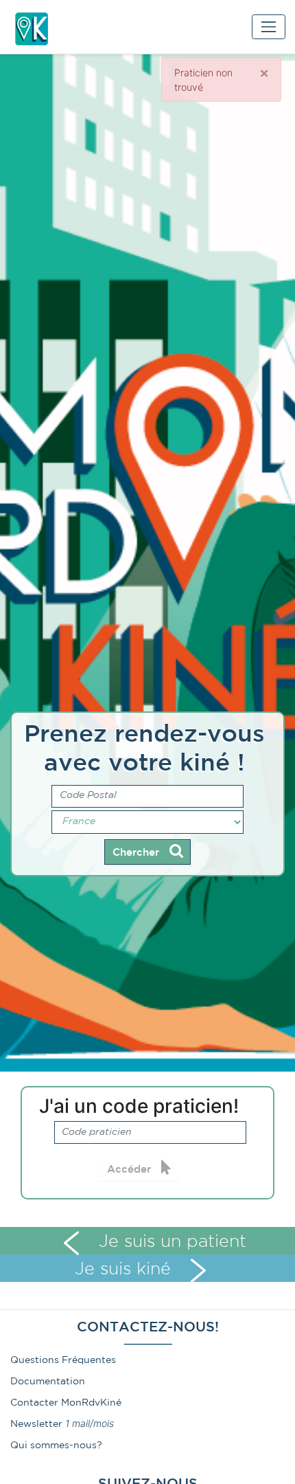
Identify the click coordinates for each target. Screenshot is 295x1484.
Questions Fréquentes (63, 1360)
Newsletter (36, 1424)
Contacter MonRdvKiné (65, 1403)
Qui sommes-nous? (56, 1445)
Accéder (130, 1169)
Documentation (47, 1381)
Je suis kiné (125, 1269)
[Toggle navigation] (268, 26)
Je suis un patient (169, 1242)
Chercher (138, 852)
